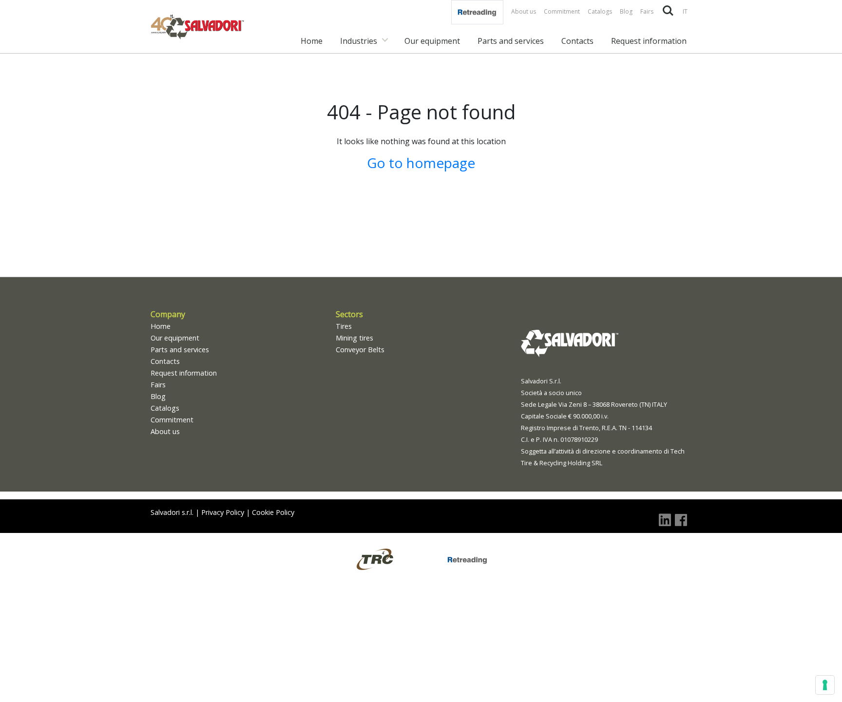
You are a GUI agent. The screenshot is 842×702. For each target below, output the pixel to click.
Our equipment (432, 41)
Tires (344, 326)
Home (312, 41)
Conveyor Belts (360, 349)
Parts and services (511, 41)
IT (685, 11)
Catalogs (600, 11)
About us (523, 11)
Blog (626, 11)
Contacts (577, 41)
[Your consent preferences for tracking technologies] (825, 685)
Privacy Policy (222, 512)
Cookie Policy (273, 512)
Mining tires (354, 337)
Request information (649, 41)
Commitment (562, 11)
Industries (358, 41)
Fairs (646, 11)
